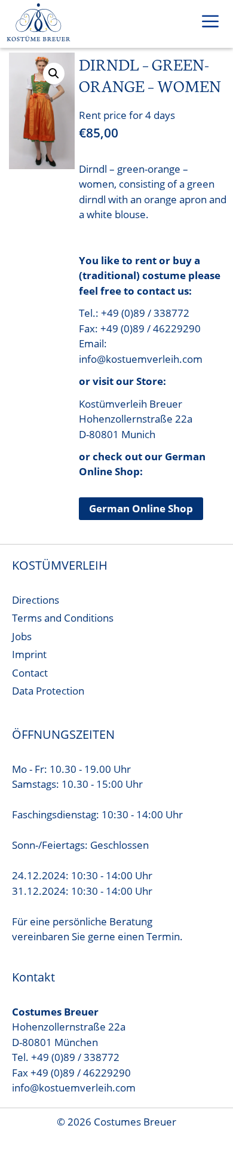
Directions (35, 600)
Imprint (29, 654)
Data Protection (48, 691)
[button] (54, 73)
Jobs (22, 636)
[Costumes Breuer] (38, 24)
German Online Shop (141, 508)
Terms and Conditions (63, 618)
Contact (30, 673)
